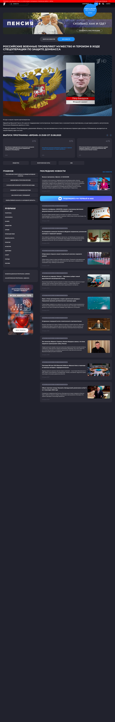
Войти (108, 3)
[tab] (49, 39)
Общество (16, 163)
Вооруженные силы (43, 163)
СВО (71, 163)
